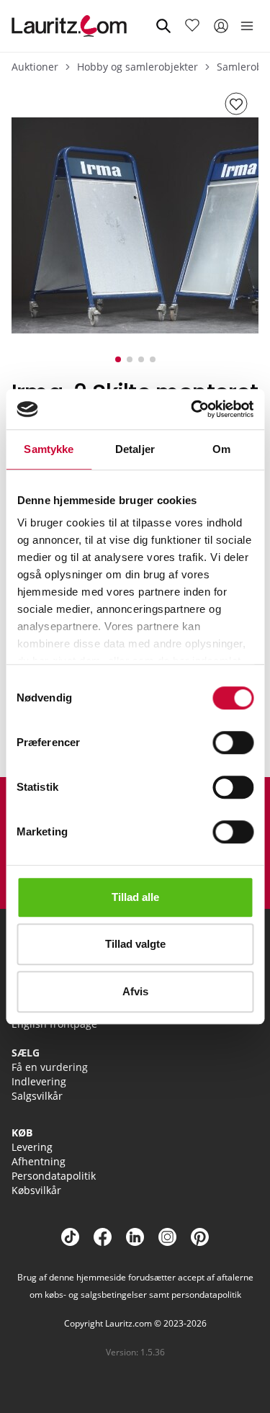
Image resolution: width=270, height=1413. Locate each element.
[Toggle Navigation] (246, 26)
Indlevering (39, 1081)
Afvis (135, 991)
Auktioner (35, 66)
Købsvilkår (36, 1190)
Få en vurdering (50, 1067)
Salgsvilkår (37, 1096)
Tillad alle (135, 897)
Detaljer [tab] (135, 449)
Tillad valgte (135, 944)
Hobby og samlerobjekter (137, 66)
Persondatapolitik (54, 1176)
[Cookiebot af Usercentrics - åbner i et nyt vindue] (192, 409)
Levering (32, 1147)
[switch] (232, 742)
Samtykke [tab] (48, 449)
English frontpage (54, 1024)
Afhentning (39, 1161)
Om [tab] (221, 449)
